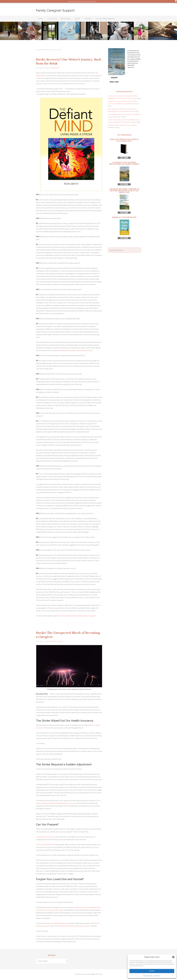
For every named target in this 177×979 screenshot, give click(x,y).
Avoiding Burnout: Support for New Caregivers (122, 125)
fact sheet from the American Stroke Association (75, 350)
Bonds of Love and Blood (124, 217)
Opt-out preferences (147, 975)
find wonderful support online (59, 923)
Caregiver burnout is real (45, 837)
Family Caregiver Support (55, 10)
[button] (173, 957)
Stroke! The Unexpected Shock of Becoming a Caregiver (76, 616)
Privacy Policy (156, 975)
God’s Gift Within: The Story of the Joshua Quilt (124, 140)
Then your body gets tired (45, 844)
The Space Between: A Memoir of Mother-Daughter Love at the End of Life (124, 190)
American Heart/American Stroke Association (74, 926)
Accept (152, 971)
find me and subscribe (102, 1)
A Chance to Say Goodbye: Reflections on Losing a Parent (124, 163)
